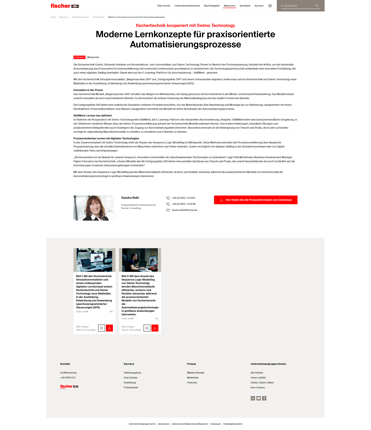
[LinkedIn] (253, 398)
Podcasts (192, 382)
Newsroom (64, 17)
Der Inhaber (257, 372)
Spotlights (245, 5)
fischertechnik (98, 17)
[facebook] (264, 398)
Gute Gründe (130, 377)
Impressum (215, 424)
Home (53, 17)
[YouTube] (258, 398)
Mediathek (192, 377)
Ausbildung (130, 382)
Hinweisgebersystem (232, 424)
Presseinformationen (80, 17)
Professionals (131, 387)
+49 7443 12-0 (68, 377)
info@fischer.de (68, 372)
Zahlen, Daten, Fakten (262, 382)
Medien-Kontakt (195, 372)
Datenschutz (164, 424)
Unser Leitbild (258, 377)
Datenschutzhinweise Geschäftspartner (190, 424)
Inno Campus (258, 387)
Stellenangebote (132, 372)
